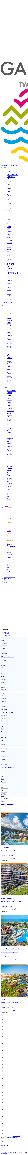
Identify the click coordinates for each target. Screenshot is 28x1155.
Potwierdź (3, 689)
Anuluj (2, 690)
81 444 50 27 (4, 167)
